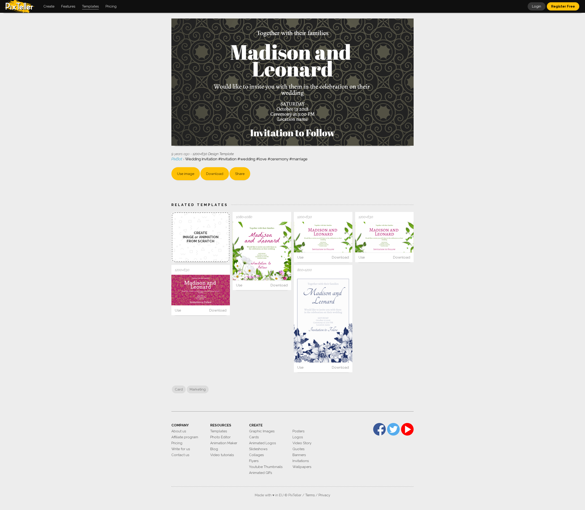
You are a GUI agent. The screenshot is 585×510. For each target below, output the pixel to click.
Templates (218, 431)
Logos (297, 437)
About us (178, 431)
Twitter (393, 429)
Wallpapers (301, 467)
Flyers (253, 461)
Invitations (300, 461)
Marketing (198, 389)
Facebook (379, 429)
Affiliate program (184, 437)
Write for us (180, 449)
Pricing (176, 443)
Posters (298, 431)
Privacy (324, 495)
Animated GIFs (260, 473)
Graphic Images (261, 431)
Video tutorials (222, 455)
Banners (299, 455)
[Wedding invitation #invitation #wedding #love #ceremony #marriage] (262, 251)
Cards (254, 437)
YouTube (407, 429)
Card (179, 389)
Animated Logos (262, 443)
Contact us (180, 455)
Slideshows (258, 449)
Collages (256, 455)
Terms (310, 495)
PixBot (177, 159)
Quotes (298, 449)
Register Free (563, 6)
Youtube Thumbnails (265, 467)
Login (536, 6)
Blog (214, 449)
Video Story (301, 443)
